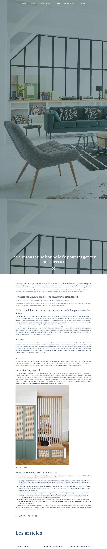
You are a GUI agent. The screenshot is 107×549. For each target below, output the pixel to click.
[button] (29, 516)
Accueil (24, 3)
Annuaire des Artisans (46, 3)
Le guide (33, 3)
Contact (83, 3)
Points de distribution (70, 3)
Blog (58, 3)
